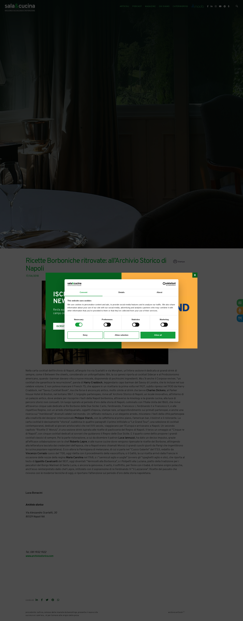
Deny (85, 335)
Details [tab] (121, 292)
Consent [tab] (83, 292)
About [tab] (159, 292)
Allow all (158, 335)
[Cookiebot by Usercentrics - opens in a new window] (165, 284)
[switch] (107, 325)
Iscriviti (61, 326)
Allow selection (121, 335)
